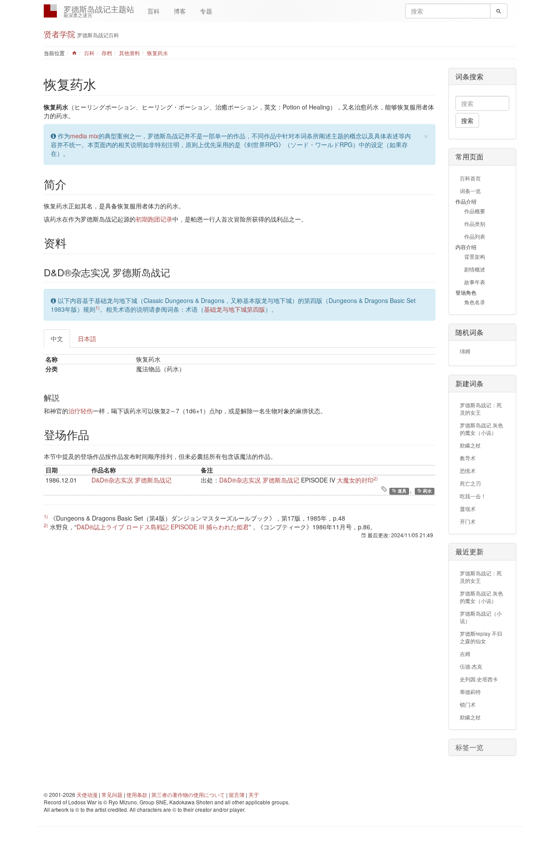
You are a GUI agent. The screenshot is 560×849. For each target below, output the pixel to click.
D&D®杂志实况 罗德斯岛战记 (131, 480)
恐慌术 (468, 470)
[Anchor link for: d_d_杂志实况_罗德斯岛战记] (175, 272)
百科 (153, 11)
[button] (482, 747)
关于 (253, 794)
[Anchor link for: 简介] (72, 184)
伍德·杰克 (471, 666)
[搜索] (499, 11)
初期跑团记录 (154, 219)
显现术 (468, 508)
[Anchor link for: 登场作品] (95, 434)
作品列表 (474, 236)
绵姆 (465, 351)
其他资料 (129, 52)
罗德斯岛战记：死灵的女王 (481, 408)
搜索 (467, 120)
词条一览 (470, 190)
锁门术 (468, 704)
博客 (180, 11)
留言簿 (237, 794)
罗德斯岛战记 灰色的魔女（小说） (481, 428)
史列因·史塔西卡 (479, 679)
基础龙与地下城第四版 (234, 309)
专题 (206, 11)
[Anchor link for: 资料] (72, 242)
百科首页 (470, 178)
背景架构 (474, 256)
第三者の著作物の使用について (188, 794)
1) (97, 307)
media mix (84, 135)
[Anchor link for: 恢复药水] (102, 83)
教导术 (468, 457)
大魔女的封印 (355, 480)
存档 (107, 52)
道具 (401, 491)
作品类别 (474, 223)
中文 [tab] (57, 338)
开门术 (468, 521)
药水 (427, 491)
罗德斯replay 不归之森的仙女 (481, 637)
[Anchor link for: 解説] (63, 397)
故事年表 (474, 281)
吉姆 (465, 653)
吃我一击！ (473, 496)
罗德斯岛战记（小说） (481, 616)
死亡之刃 (470, 483)
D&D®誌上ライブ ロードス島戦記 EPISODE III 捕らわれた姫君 (163, 526)
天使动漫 (87, 794)
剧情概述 (474, 269)
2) (376, 478)
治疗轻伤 (80, 410)
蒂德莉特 (470, 691)
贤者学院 (59, 33)
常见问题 (112, 794)
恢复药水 (157, 52)
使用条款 (136, 794)
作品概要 (474, 211)
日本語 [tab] (87, 338)
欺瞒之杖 (470, 445)
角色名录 (474, 302)
